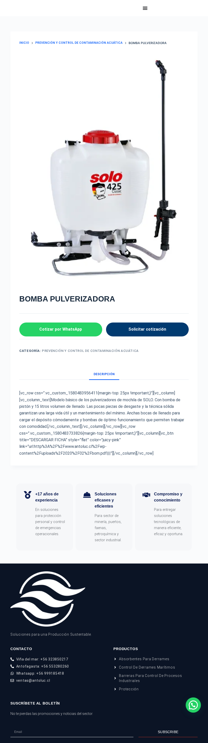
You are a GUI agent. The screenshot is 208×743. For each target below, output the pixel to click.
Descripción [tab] (104, 374)
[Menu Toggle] (145, 8)
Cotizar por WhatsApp (60, 329)
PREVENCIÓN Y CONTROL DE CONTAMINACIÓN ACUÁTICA (90, 351)
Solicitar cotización (147, 329)
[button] (193, 705)
